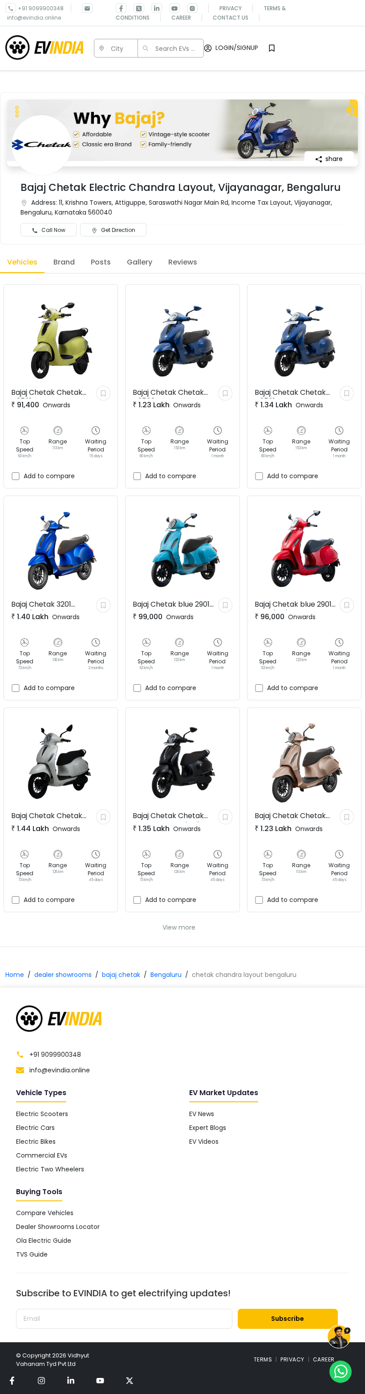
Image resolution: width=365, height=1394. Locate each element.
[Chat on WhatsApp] (340, 1371)
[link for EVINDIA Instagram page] (189, 8)
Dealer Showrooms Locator (58, 1226)
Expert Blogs (207, 1127)
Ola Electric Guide (43, 1240)
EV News (201, 1113)
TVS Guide (32, 1254)
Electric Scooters (42, 1113)
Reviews (182, 262)
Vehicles (22, 262)
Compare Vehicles (44, 1212)
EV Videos (204, 1141)
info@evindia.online (34, 17)
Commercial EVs (41, 1155)
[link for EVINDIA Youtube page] (171, 8)
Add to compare (49, 476)
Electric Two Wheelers (50, 1169)
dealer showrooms (63, 974)
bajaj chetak (121, 974)
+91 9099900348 (41, 8)
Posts (101, 262)
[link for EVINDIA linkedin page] (153, 8)
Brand (64, 262)
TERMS (263, 1359)
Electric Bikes (36, 1141)
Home (14, 974)
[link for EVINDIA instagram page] (41, 1380)
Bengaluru (166, 974)
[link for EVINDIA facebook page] (121, 8)
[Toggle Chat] (338, 1337)
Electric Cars (35, 1127)
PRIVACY (292, 1359)
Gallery (139, 262)
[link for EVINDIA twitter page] (135, 8)
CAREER (324, 1359)
